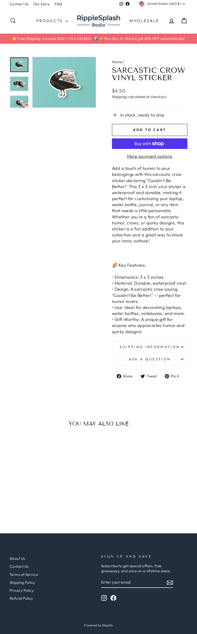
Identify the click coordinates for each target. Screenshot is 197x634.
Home (117, 62)
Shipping (119, 96)
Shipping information (150, 347)
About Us (17, 558)
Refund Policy (21, 598)
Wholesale (144, 20)
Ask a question (150, 359)
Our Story (41, 4)
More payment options (149, 156)
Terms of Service (24, 574)
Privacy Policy (22, 590)
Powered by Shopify (98, 625)
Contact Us (19, 4)
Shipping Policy (22, 582)
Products (50, 20)
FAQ (58, 4)
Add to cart (30, 476)
